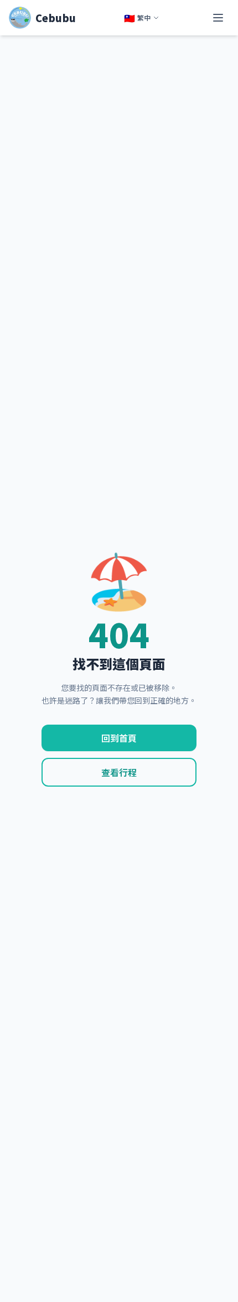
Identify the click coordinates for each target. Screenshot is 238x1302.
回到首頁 (119, 738)
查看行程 (119, 772)
